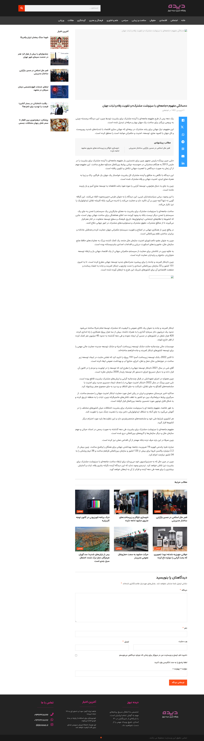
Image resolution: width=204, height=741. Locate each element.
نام (184, 628)
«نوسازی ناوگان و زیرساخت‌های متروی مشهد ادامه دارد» (133, 519)
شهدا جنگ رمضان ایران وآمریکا (34, 37)
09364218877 (41, 715)
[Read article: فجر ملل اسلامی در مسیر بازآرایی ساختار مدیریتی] (170, 502)
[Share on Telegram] (183, 141)
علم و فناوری (112, 20)
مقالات (71, 20)
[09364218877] (51, 714)
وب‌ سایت (183, 641)
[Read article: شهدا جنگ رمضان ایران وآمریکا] (59, 42)
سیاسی (125, 20)
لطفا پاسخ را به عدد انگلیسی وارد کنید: (170, 662)
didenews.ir (42, 725)
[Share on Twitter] (183, 127)
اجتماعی (174, 20)
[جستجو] (21, 8)
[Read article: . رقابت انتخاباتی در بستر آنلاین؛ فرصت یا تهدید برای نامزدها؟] (59, 108)
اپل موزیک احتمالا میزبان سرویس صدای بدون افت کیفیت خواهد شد (81, 726)
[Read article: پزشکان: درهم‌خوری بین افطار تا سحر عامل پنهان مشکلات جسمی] (59, 125)
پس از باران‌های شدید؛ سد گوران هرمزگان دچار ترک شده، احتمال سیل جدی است (94, 558)
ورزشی (61, 20)
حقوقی (153, 20)
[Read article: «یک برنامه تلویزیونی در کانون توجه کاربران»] (92, 502)
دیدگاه (183, 590)
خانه (183, 20)
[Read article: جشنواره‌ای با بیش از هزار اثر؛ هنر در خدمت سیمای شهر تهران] (59, 58)
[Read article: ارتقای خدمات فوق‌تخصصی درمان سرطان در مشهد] (59, 91)
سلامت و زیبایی (139, 20)
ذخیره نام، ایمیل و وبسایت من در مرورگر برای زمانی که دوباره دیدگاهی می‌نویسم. (153, 655)
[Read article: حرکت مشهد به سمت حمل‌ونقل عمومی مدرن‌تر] (131, 539)
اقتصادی (163, 20)
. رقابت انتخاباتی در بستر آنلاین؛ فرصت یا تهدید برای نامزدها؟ (33, 105)
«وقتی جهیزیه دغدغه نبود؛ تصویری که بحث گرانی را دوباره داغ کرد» (170, 556)
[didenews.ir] (51, 724)
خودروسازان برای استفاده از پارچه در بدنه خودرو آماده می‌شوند (81, 719)
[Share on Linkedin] (183, 163)
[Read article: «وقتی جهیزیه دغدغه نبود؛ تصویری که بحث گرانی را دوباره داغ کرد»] (170, 539)
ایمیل (125, 641)
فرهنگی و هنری (96, 20)
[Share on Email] (183, 156)
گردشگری (81, 20)
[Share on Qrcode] (183, 148)
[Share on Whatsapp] (183, 134)
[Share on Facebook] (183, 120)
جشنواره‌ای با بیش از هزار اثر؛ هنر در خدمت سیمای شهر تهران (33, 55)
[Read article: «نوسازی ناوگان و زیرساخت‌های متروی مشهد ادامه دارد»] (131, 502)
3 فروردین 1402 (177, 110)
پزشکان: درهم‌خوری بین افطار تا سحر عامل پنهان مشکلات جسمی (33, 122)
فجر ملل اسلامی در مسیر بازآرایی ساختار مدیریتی (149, 148)
